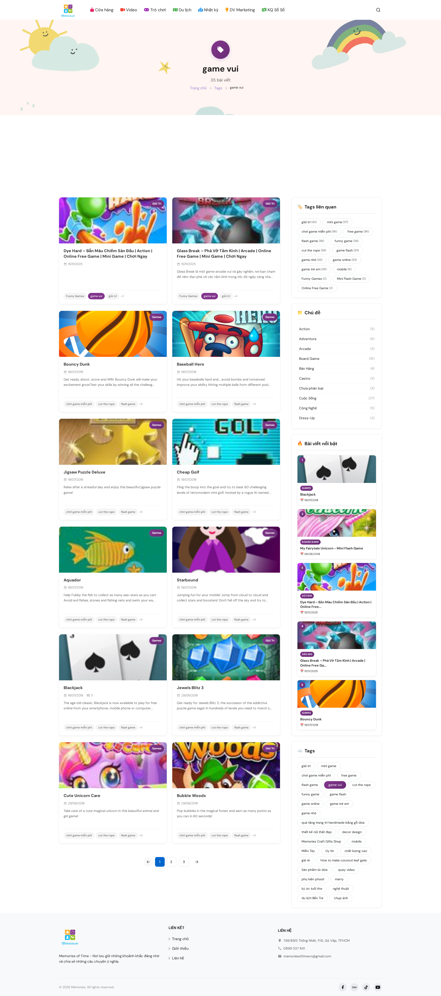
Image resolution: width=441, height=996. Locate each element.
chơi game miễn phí (79, 404)
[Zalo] (354, 987)
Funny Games (75, 296)
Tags (218, 88)
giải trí (113, 296)
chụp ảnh (341, 898)
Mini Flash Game (351, 279)
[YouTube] (378, 987)
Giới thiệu (180, 948)
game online (345, 260)
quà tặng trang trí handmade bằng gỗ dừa (333, 822)
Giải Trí (156, 203)
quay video (346, 870)
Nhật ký (210, 10)
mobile (344, 269)
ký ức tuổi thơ (312, 888)
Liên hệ (178, 958)
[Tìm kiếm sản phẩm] (378, 10)
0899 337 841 (294, 948)
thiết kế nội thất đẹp (317, 832)
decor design (352, 832)
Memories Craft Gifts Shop (321, 841)
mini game (337, 222)
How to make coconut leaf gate (343, 860)
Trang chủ (198, 88)
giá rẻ (306, 860)
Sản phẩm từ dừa (315, 870)
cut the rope (106, 404)
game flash (347, 250)
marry (339, 879)
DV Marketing (242, 10)
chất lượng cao (356, 851)
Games (156, 317)
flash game (128, 404)
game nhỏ (312, 260)
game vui (96, 296)
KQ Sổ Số (275, 10)
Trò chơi (157, 10)
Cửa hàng (103, 10)
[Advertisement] (220, 149)
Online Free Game (317, 288)
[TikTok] (366, 987)
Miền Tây (308, 851)
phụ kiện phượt (313, 879)
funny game (346, 241)
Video (131, 10)
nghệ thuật (341, 888)
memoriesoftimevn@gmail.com (307, 956)
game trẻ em (314, 269)
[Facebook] (343, 987)
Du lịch (184, 10)
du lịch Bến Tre (312, 898)
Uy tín (329, 851)
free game (358, 231)
